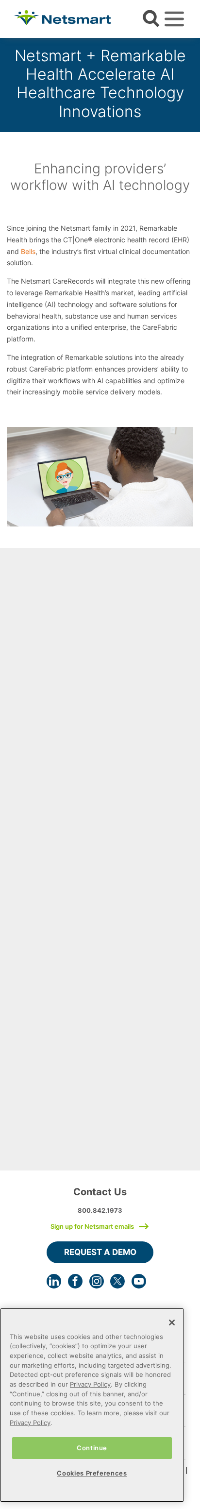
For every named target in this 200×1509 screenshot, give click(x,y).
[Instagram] (96, 1281)
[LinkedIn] (54, 1281)
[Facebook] (75, 1281)
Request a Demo (100, 1252)
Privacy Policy (90, 1384)
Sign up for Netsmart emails (92, 1226)
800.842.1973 (100, 1210)
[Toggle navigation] (174, 19)
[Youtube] (139, 1281)
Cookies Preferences (92, 1473)
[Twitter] (117, 1281)
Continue (92, 1448)
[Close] (172, 1322)
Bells (28, 251)
